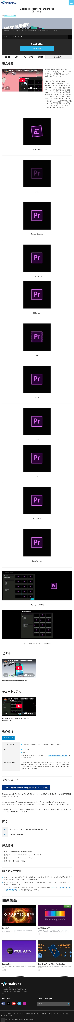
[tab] (37, 829)
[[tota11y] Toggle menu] (3, 1020)
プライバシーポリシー (18, 1014)
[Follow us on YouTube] (14, 1003)
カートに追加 (37, 49)
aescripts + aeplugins (10, 15)
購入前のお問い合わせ (6, 1015)
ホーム (3, 1014)
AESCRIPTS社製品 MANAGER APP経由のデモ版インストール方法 (26, 788)
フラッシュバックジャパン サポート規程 (58, 1014)
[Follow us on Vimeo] (19, 1003)
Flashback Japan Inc (18, 1019)
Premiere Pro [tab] (8, 738)
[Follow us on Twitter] (8, 1003)
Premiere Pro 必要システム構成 (57, 756)
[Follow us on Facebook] (3, 1003)
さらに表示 (57, 57)
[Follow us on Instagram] (24, 1003)
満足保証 (44, 1014)
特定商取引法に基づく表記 (33, 1014)
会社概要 (9, 1014)
